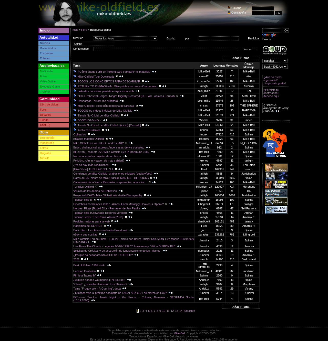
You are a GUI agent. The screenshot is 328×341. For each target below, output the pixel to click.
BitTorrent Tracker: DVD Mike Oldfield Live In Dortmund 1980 (111, 151)
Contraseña (238, 12)
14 (180, 310)
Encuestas (46, 53)
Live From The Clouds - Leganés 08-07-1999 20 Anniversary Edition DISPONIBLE (124, 246)
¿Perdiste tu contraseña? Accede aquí (271, 93)
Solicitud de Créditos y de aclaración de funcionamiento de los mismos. (117, 250)
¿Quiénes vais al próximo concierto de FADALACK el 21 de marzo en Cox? (120, 292)
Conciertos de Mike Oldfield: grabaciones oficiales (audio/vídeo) (113, 173)
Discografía (47, 137)
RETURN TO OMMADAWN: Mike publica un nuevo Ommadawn (118, 86)
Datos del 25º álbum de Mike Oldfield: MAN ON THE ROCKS (111, 177)
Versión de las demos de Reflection (95, 191)
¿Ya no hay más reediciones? (92, 164)
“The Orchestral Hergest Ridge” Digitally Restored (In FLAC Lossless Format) (127, 96)
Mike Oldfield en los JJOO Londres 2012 (99, 143)
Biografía (45, 153)
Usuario (236, 7)
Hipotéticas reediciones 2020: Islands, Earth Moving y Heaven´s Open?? (119, 204)
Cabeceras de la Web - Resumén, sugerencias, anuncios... (110, 182)
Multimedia (46, 71)
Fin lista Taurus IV (84, 275)
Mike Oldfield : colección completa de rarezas (106, 105)
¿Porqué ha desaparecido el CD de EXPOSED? (103, 255)
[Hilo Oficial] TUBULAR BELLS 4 (93, 169)
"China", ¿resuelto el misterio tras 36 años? (100, 284)
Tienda (44, 119)
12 (172, 310)
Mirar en (78, 37)
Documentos (48, 48)
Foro (43, 109)
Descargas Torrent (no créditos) (98, 100)
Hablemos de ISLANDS (88, 225)
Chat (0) (45, 124)
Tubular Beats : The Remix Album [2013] (98, 217)
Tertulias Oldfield (84, 186)
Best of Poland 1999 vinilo (89, 265)
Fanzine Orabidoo (84, 271)
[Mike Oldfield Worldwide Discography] (274, 50)
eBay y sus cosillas (85, 234)
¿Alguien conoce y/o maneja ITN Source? (99, 279)
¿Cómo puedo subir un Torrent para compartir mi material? (114, 71)
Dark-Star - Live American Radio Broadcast (100, 230)
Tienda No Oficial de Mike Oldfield (99, 115)
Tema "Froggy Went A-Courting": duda (97, 288)
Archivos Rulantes (89, 130)
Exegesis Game (50, 86)
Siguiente (189, 310)
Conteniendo (81, 48)
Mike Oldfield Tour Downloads (96, 76)
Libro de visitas (49, 104)
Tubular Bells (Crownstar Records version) (100, 212)
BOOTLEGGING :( (90, 120)
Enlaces (45, 58)
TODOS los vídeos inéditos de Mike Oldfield (105, 110)
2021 (76, 259)
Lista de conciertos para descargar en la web (106, 91)
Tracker (45, 91)
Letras (44, 148)
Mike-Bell (179, 333)
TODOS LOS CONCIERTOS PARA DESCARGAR (109, 81)
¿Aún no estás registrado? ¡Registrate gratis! (274, 80)
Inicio (45, 30)
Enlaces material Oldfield (89, 138)
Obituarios (80, 134)
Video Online (48, 81)
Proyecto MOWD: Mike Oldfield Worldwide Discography (108, 195)
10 (163, 310)
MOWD (44, 158)
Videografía (47, 142)
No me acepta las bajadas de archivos (97, 156)
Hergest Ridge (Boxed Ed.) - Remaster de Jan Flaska (107, 208)
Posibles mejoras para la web (91, 221)
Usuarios (45, 114)
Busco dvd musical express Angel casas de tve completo (109, 147)
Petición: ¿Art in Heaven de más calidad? (99, 160)
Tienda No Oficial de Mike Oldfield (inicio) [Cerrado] (109, 125)
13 (176, 310)
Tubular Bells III (83, 199)
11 (168, 310)
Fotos (43, 76)
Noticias (45, 43)
